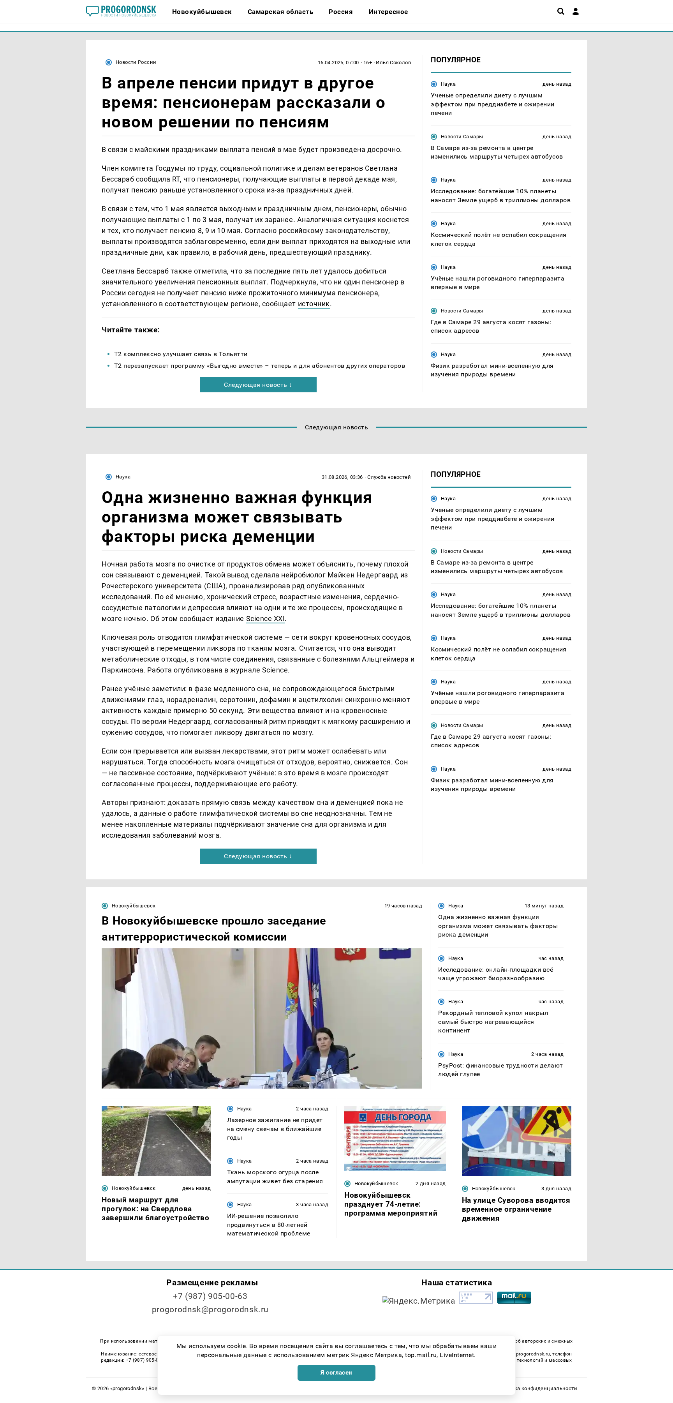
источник (314, 304)
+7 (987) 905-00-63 (210, 1296)
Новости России (136, 62)
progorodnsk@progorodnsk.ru (210, 1309)
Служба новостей (389, 477)
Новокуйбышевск (133, 906)
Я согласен (336, 1372)
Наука (448, 84)
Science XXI (265, 618)
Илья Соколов (393, 62)
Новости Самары (462, 136)
